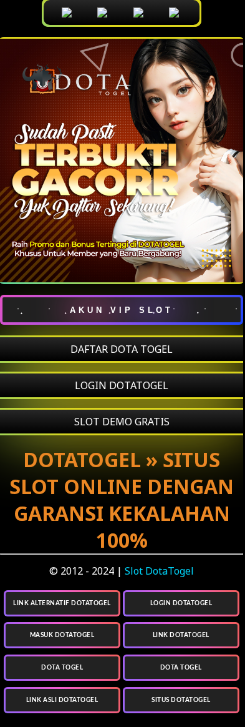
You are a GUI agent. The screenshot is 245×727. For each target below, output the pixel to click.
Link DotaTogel (181, 635)
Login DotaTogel (181, 603)
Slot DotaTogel (159, 571)
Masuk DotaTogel (62, 635)
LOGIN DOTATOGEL (121, 385)
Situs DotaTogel (181, 700)
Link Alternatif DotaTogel (62, 603)
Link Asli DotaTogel (62, 700)
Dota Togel (62, 668)
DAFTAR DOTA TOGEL (121, 349)
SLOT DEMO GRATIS (122, 421)
